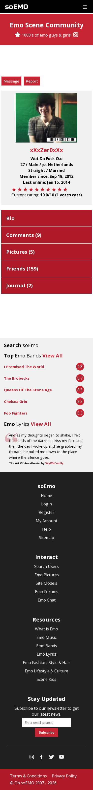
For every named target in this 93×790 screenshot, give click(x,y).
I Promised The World (24, 366)
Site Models (46, 583)
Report (32, 81)
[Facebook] (42, 758)
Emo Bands (46, 645)
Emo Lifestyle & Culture (46, 671)
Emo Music (46, 637)
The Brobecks (17, 378)
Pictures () (20, 252)
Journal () (19, 285)
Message (11, 81)
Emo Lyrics (47, 654)
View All (52, 355)
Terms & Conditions (28, 776)
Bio (10, 218)
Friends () (22, 268)
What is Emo (46, 629)
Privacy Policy (64, 776)
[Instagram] (75, 35)
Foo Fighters (16, 413)
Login (46, 504)
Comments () (23, 235)
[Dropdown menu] (85, 6)
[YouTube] (61, 758)
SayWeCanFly (54, 463)
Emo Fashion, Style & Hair (46, 662)
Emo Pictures (46, 575)
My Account (46, 520)
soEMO (16, 7)
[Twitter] (52, 758)
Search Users (46, 566)
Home (46, 495)
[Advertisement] (46, 61)
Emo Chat (47, 600)
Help (46, 529)
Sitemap (46, 537)
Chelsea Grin (15, 401)
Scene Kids (46, 679)
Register (46, 512)
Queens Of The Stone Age (28, 389)
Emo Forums (46, 591)
